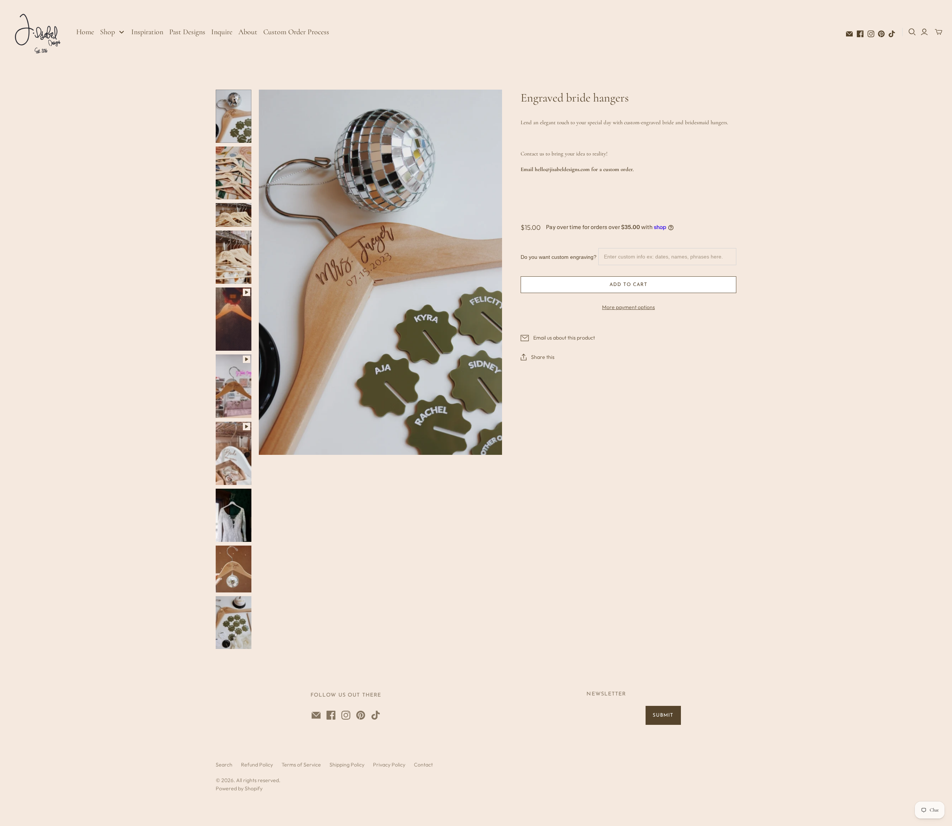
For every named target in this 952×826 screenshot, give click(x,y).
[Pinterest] (881, 33)
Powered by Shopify (239, 788)
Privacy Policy (389, 764)
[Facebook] (860, 33)
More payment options (628, 307)
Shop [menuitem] (107, 32)
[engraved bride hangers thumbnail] (233, 173)
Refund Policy (257, 764)
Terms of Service (301, 764)
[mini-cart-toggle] (939, 32)
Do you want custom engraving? (558, 257)
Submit (663, 715)
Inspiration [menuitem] (147, 32)
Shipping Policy (346, 764)
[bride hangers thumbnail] (233, 215)
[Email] (849, 33)
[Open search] (912, 32)
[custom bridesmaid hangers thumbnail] (233, 257)
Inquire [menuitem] (221, 32)
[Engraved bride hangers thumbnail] (233, 116)
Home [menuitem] (85, 32)
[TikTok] (891, 33)
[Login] (924, 32)
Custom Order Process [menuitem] (296, 32)
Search (224, 764)
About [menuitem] (247, 32)
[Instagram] (871, 33)
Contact (423, 764)
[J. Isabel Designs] (39, 31)
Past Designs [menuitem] (187, 32)
